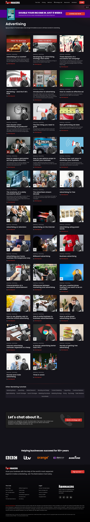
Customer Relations (78, 390)
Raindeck (74, 2)
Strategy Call (58, 2)
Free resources (22, 496)
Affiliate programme (23, 488)
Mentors (50, 2)
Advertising (21, 390)
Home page (8, 488)
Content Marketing (57, 390)
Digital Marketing (10, 393)
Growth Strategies (21, 393)
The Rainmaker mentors (11, 498)
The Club (37, 2)
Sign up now (77, 472)
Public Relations (80, 393)
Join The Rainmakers (10, 492)
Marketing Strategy (57, 393)
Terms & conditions (43, 492)
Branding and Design (43, 390)
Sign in (87, 7)
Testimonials (21, 490)
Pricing (43, 2)
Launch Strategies (32, 393)
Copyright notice (42, 496)
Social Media (45, 396)
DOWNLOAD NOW (75, 14)
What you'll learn (9, 490)
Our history (21, 498)
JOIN (81, 2)
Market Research (31, 390)
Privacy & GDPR (42, 494)
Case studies (21, 492)
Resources (67, 2)
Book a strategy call (73, 420)
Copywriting (67, 390)
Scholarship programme (24, 494)
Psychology (71, 393)
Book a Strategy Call (43, 490)
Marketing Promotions (44, 393)
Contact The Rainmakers (44, 488)
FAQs (7, 496)
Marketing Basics (11, 390)
